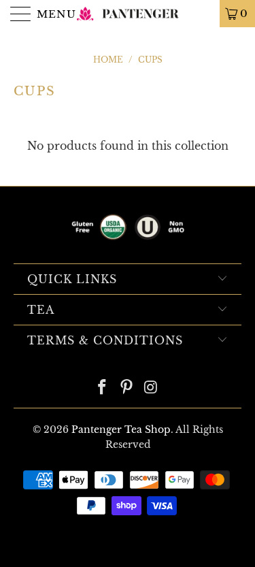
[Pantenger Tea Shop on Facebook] (102, 388)
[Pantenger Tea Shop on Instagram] (151, 388)
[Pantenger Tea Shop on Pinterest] (127, 388)
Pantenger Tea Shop (121, 429)
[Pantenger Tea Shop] (128, 13)
